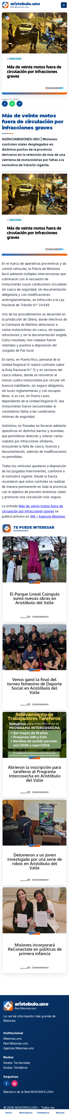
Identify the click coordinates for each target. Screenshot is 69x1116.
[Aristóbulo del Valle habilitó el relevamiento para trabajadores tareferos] (34, 754)
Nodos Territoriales (16, 1063)
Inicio (8, 1112)
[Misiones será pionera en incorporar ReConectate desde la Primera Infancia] (34, 930)
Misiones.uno (12, 1038)
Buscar (60, 1112)
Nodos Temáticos (15, 1067)
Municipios (25, 1112)
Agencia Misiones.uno (18, 1048)
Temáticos (43, 1112)
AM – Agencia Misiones (47, 516)
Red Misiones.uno (15, 1043)
